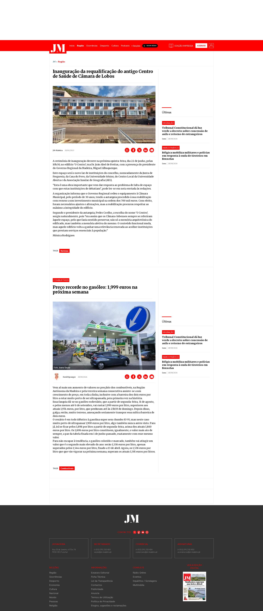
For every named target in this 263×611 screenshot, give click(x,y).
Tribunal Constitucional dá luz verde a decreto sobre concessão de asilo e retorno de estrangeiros (185, 131)
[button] (211, 45)
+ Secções (135, 45)
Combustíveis (67, 468)
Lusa (164, 139)
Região (61, 61)
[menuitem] (71, 45)
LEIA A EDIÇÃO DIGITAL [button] (194, 566)
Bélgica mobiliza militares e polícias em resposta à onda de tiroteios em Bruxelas (186, 155)
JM (54, 61)
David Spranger (69, 377)
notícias (64, 251)
